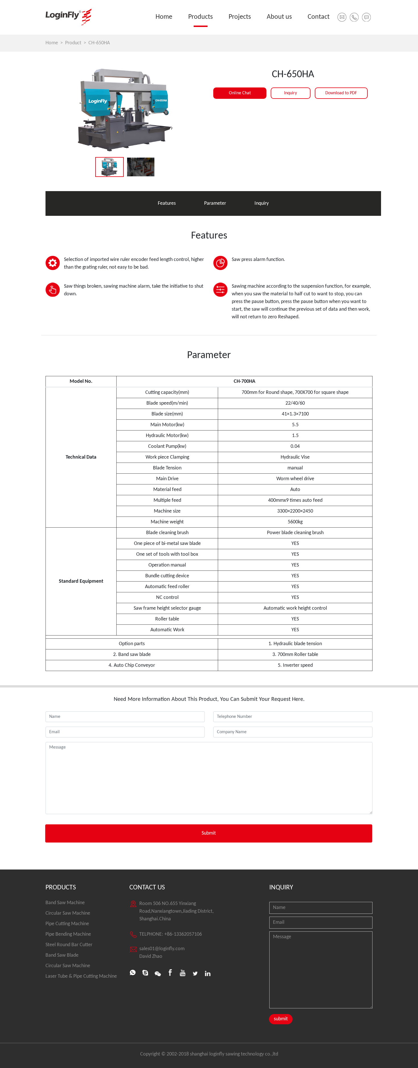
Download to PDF (341, 93)
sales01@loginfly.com (162, 949)
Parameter (215, 203)
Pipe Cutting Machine (67, 924)
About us (279, 17)
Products (200, 17)
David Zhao (150, 956)
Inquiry (290, 93)
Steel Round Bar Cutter (68, 945)
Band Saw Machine (65, 903)
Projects (240, 17)
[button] (354, 17)
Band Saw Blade (61, 955)
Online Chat (240, 93)
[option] (125, 110)
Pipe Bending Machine (68, 934)
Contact (319, 17)
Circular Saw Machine (67, 913)
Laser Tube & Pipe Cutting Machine (81, 976)
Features (167, 203)
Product (73, 43)
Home (164, 17)
